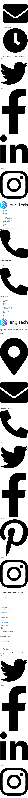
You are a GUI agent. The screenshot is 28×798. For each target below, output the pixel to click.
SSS (4, 223)
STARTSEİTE (5, 300)
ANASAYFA (5, 210)
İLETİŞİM (5, 224)
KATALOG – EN (8, 218)
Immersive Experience (5, 617)
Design (2, 610)
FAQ (4, 312)
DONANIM (5, 213)
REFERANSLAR (6, 221)
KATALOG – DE (8, 217)
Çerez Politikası (6, 649)
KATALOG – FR (8, 220)
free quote (2, 265)
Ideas (2, 604)
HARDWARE (5, 303)
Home (5, 596)
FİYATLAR (5, 212)
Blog (4, 647)
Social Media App (4, 607)
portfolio (5, 597)
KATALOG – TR (8, 216)
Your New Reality (4, 612)
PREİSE (4, 301)
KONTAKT (5, 314)
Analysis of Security (4, 602)
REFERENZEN (6, 311)
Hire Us (24, 56)
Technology (6, 604)
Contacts (5, 648)
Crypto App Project (4, 622)
